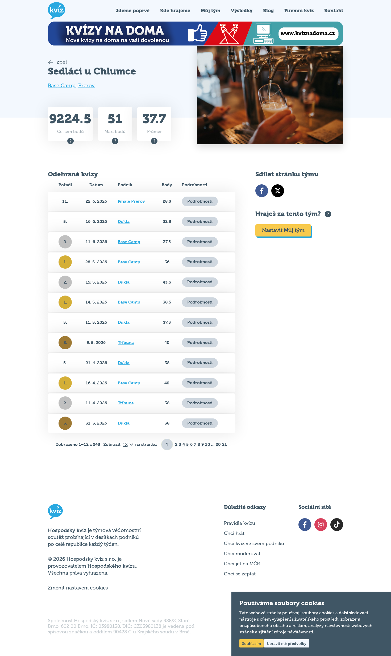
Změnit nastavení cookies (78, 588)
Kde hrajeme (175, 10)
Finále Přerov (131, 201)
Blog (268, 10)
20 (218, 444)
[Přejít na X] (277, 190)
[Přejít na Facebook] (261, 190)
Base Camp (62, 85)
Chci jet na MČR (242, 563)
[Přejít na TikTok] (336, 524)
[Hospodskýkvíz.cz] (56, 10)
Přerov (86, 85)
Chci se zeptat (240, 573)
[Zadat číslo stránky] (167, 444)
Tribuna (126, 342)
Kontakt (333, 10)
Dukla (124, 221)
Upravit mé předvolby (286, 643)
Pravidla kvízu (239, 523)
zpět (61, 62)
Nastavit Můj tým (283, 230)
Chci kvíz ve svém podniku (254, 543)
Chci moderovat (242, 553)
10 (207, 444)
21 (224, 444)
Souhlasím (251, 643)
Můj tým (210, 10)
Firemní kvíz (299, 10)
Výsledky (241, 10)
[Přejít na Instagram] (320, 524)
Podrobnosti (200, 201)
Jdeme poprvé (132, 10)
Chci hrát (234, 533)
